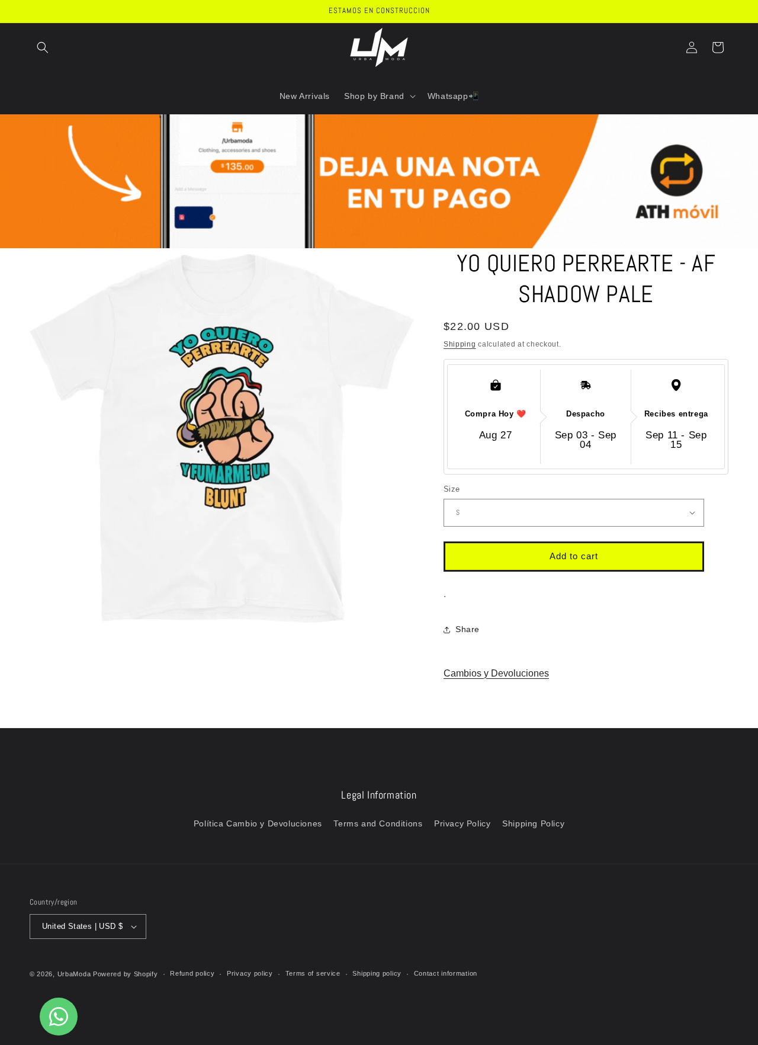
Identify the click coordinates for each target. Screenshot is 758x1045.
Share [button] (467, 629)
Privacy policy (250, 973)
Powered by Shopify (125, 973)
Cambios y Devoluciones (496, 673)
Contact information (445, 973)
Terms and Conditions (377, 823)
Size (452, 489)
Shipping (460, 344)
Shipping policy (377, 973)
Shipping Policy (533, 823)
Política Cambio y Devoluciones (258, 823)
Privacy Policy (462, 823)
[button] (43, 47)
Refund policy (192, 973)
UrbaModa (75, 973)
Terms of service (313, 973)
